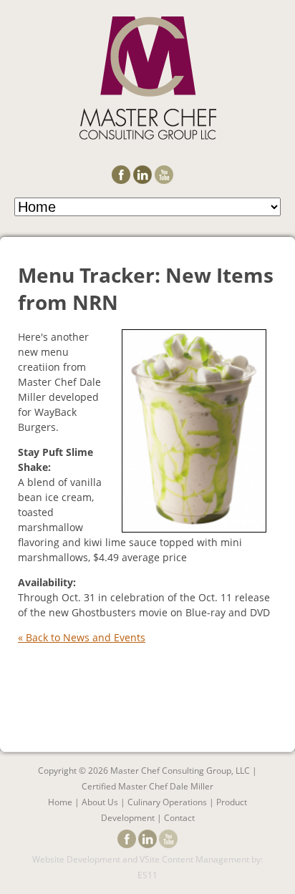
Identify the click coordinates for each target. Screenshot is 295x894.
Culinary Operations (167, 802)
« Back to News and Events (81, 637)
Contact (179, 818)
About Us (100, 802)
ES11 (147, 875)
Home (60, 802)
